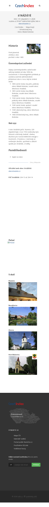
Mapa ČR (17, 435)
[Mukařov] (23, 291)
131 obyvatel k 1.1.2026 (26, 19)
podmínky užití (31, 496)
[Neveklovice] (23, 316)
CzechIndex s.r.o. (17, 416)
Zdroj (31, 162)
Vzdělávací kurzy (20, 448)
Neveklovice (13, 305)
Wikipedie (37, 162)
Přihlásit (36, 465)
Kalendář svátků (20, 439)
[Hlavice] (23, 341)
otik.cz (20, 496)
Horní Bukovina (14, 355)
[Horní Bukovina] (23, 365)
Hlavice (11, 330)
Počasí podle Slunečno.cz (23, 442)
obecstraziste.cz (24, 24)
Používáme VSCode (21, 445)
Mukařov (12, 281)
